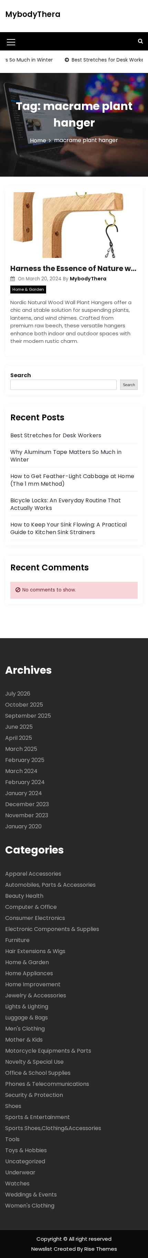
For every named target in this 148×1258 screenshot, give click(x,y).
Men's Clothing (25, 1029)
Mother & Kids (24, 1040)
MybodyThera (33, 14)
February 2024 (25, 782)
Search (20, 375)
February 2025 (24, 760)
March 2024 (21, 771)
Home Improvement (33, 984)
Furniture (17, 940)
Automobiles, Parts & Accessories (50, 885)
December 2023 (27, 804)
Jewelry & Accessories (35, 995)
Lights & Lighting (26, 1006)
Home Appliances (29, 973)
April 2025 (18, 738)
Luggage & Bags (26, 1018)
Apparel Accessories (33, 874)
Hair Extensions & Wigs (35, 951)
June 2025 (19, 727)
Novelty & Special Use (34, 1062)
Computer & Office (31, 907)
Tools (12, 1139)
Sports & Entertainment (37, 1117)
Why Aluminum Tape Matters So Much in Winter (65, 456)
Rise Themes (100, 1248)
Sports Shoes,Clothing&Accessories (53, 1128)
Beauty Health (24, 896)
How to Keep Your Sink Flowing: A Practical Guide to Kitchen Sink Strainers (68, 528)
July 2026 (17, 694)
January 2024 (23, 793)
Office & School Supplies (38, 1073)
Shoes (13, 1106)
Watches (17, 1183)
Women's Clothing (29, 1206)
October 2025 (24, 705)
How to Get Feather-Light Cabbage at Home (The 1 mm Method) (72, 480)
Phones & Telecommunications (47, 1084)
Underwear (20, 1172)
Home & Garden (28, 289)
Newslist (42, 1248)
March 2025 (21, 749)
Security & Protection (34, 1095)
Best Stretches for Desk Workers (102, 59)
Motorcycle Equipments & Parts (48, 1051)
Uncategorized (25, 1161)
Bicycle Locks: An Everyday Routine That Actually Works (65, 504)
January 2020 (23, 826)
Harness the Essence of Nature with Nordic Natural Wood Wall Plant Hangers (74, 268)
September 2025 (28, 716)
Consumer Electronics (35, 918)
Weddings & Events (31, 1195)
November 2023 (26, 815)
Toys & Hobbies (26, 1150)
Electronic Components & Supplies (52, 929)
